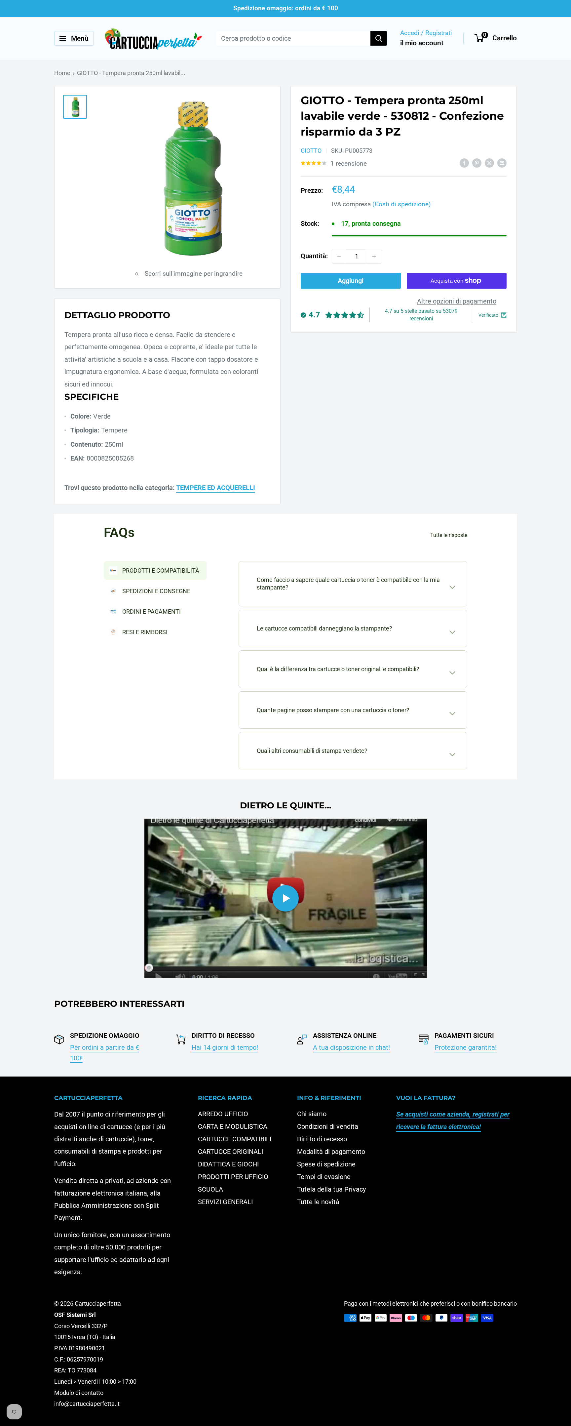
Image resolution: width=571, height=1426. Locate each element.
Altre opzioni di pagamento (456, 301)
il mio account (421, 43)
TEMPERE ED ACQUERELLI (215, 488)
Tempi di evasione (324, 1177)
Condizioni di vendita (327, 1126)
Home (62, 72)
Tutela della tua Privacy (331, 1189)
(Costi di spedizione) (401, 204)
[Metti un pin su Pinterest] (476, 163)
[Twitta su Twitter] (489, 163)
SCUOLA (210, 1189)
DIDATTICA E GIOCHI (228, 1164)
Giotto (311, 150)
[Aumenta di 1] (374, 256)
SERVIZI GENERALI (225, 1202)
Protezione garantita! (466, 1047)
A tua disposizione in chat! (351, 1047)
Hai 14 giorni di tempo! (225, 1047)
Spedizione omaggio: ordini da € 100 (285, 8)
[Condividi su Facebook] (464, 163)
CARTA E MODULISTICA (232, 1126)
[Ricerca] (378, 38)
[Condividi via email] (502, 163)
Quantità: (314, 256)
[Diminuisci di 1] (339, 256)
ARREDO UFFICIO (223, 1114)
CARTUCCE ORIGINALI (230, 1152)
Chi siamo (311, 1114)
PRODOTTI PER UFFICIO (233, 1177)
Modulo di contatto (78, 1392)
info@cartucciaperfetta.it (87, 1403)
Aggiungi (350, 281)
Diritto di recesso (322, 1139)
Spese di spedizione (326, 1164)
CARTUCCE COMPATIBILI (234, 1139)
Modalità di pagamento (331, 1152)
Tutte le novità (318, 1202)
